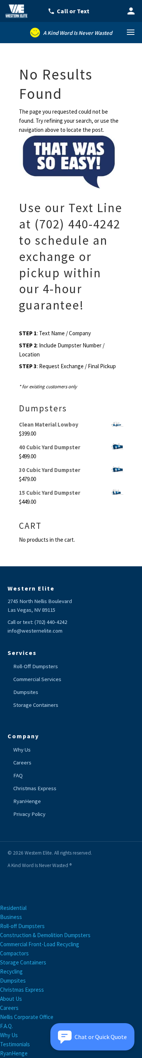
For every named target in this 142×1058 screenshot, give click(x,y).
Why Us (22, 749)
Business (11, 916)
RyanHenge (27, 801)
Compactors (14, 953)
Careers (22, 762)
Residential (13, 907)
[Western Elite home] (19, 11)
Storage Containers (35, 705)
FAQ (18, 775)
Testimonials (15, 1044)
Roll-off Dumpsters (22, 926)
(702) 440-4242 (50, 622)
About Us (11, 998)
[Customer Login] (131, 11)
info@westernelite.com (35, 630)
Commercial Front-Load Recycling (39, 944)
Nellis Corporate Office (26, 1016)
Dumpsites (25, 692)
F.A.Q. (6, 1026)
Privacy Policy (29, 814)
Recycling (11, 971)
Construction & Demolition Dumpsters (45, 935)
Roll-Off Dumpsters (35, 666)
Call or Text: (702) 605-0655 (73, 11)
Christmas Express (34, 788)
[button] (92, 1036)
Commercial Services (37, 679)
